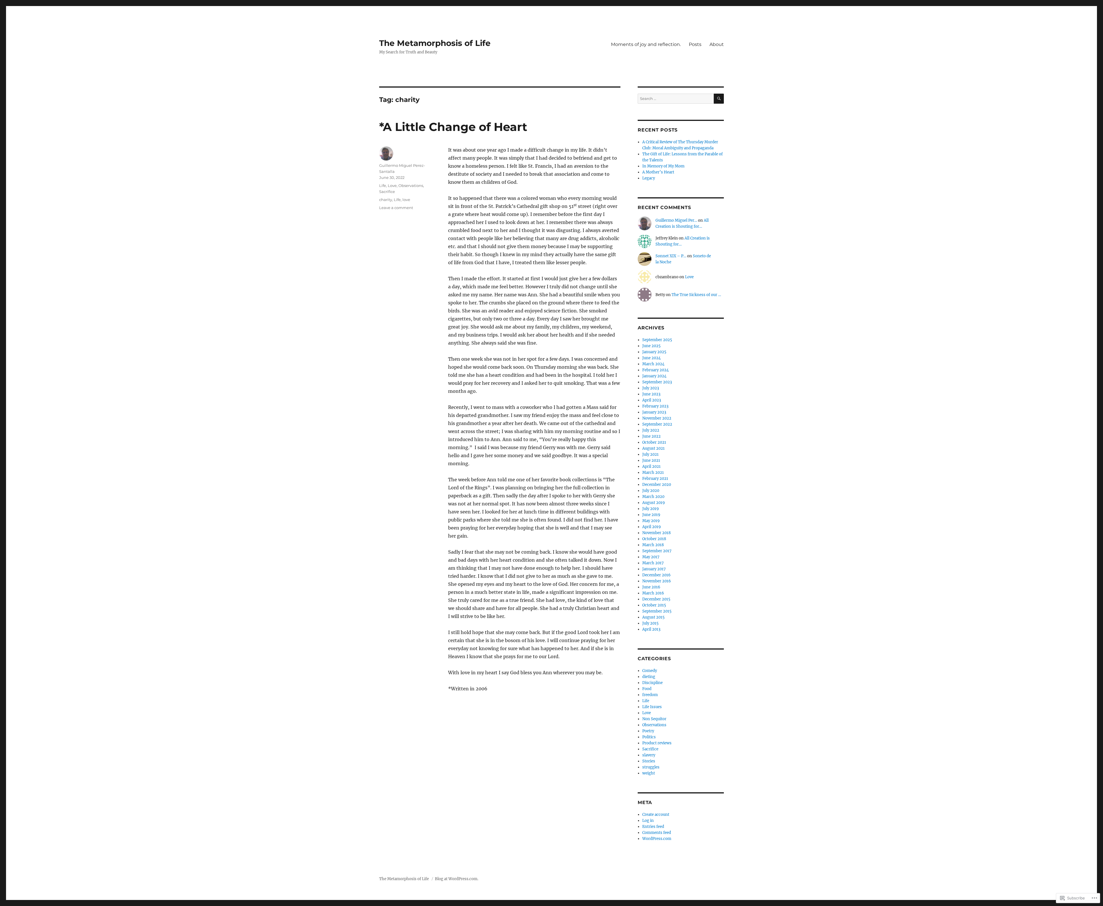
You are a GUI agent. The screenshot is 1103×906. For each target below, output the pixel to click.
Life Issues (652, 706)
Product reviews (657, 743)
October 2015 (654, 605)
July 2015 (650, 623)
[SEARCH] (719, 99)
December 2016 (656, 575)
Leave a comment (396, 207)
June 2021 (651, 460)
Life (382, 185)
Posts (695, 44)
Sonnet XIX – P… (670, 256)
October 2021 (654, 442)
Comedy (649, 670)
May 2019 (651, 520)
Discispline (652, 682)
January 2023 (654, 412)
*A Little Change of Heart (453, 127)
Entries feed (653, 826)
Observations (410, 185)
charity (385, 199)
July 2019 (650, 508)
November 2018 (656, 532)
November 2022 (656, 418)
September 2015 (657, 611)
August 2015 (653, 617)
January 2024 (654, 376)
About (716, 44)
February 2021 (655, 478)
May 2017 (651, 557)
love (406, 199)
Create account (655, 814)
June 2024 (651, 358)
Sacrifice (387, 191)
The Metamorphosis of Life (435, 43)
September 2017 (657, 550)
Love (392, 185)
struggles (651, 767)
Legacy (648, 178)
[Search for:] (676, 98)
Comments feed (656, 832)
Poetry (648, 731)
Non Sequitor (654, 718)
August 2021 (653, 448)
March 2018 (653, 544)
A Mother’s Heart (658, 172)
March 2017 (653, 563)
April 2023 (651, 400)
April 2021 (651, 466)
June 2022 (651, 436)
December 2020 (656, 484)
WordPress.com (656, 838)
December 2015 (656, 599)
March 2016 (653, 593)
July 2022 (650, 430)
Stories (648, 761)
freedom (650, 694)
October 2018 (654, 538)
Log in (648, 820)
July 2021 (650, 454)
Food (646, 688)
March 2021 (653, 472)
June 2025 (651, 345)
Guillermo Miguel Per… (676, 220)
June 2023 (651, 394)
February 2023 (655, 406)
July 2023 (650, 388)
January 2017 (654, 569)
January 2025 (654, 351)
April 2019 (651, 526)
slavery (648, 755)
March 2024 (653, 364)
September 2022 (657, 424)
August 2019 (653, 502)
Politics (649, 737)
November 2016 (656, 581)
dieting (648, 676)
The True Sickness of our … (696, 294)
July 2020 (650, 490)
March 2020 (653, 496)
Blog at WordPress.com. (456, 878)
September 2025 (657, 339)
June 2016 (651, 587)
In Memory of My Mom (663, 166)
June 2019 (651, 514)
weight (648, 773)
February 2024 (655, 370)
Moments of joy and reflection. (646, 44)
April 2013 (651, 629)
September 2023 (657, 382)
